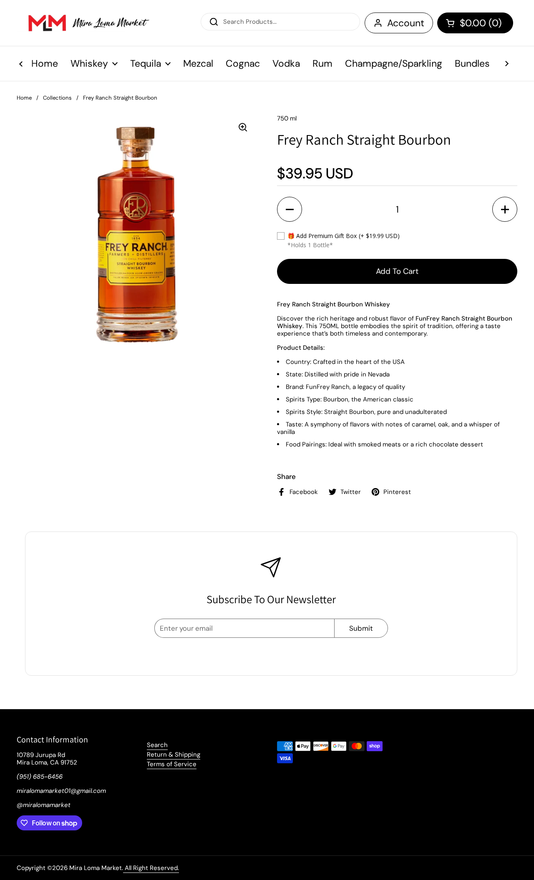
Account (405, 23)
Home (24, 97)
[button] (475, 23)
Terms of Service (171, 764)
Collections (57, 97)
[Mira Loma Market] (83, 23)
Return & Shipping (173, 754)
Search (157, 745)
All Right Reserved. (151, 868)
